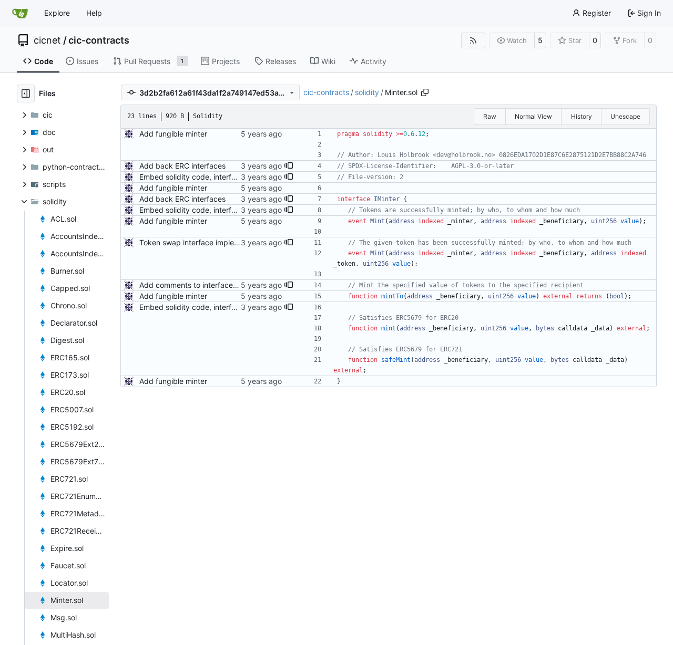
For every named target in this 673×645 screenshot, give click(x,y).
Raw (489, 116)
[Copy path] (425, 92)
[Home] (20, 13)
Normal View (533, 116)
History (581, 116)
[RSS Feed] (473, 40)
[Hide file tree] (26, 93)
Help (94, 12)
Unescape (625, 116)
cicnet (47, 40)
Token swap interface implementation (203, 242)
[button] (288, 166)
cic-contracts (98, 40)
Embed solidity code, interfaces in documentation (224, 176)
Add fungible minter (173, 133)
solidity (367, 92)
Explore (57, 12)
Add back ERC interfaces (182, 165)
